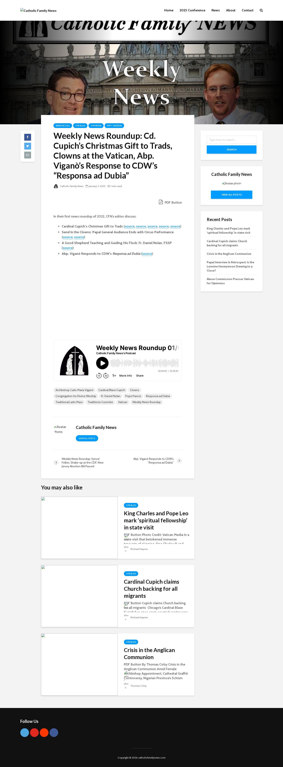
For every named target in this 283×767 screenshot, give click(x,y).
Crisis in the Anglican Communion (149, 653)
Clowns (134, 390)
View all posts (87, 438)
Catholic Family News (71, 186)
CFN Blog (80, 125)
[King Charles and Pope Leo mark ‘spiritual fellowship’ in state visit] (79, 527)
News (216, 10)
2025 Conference (192, 10)
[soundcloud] (44, 732)
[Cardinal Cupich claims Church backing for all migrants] (79, 596)
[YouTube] (34, 732)
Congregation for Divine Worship (76, 396)
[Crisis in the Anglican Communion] (79, 664)
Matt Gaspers (114, 125)
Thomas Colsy (138, 685)
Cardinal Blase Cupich (111, 390)
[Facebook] (54, 732)
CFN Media (96, 125)
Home (168, 10)
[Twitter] (24, 732)
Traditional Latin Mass (69, 402)
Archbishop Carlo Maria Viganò (74, 390)
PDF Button (173, 202)
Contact (248, 10)
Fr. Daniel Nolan (110, 396)
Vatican (122, 402)
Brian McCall (63, 125)
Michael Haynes (139, 549)
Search (232, 149)
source (130, 226)
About (231, 10)
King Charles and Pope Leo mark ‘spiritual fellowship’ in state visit (156, 520)
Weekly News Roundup (146, 402)
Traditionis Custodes (100, 402)
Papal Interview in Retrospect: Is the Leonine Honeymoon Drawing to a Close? (230, 266)
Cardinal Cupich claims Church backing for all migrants (151, 588)
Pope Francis (133, 396)
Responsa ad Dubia (158, 396)
